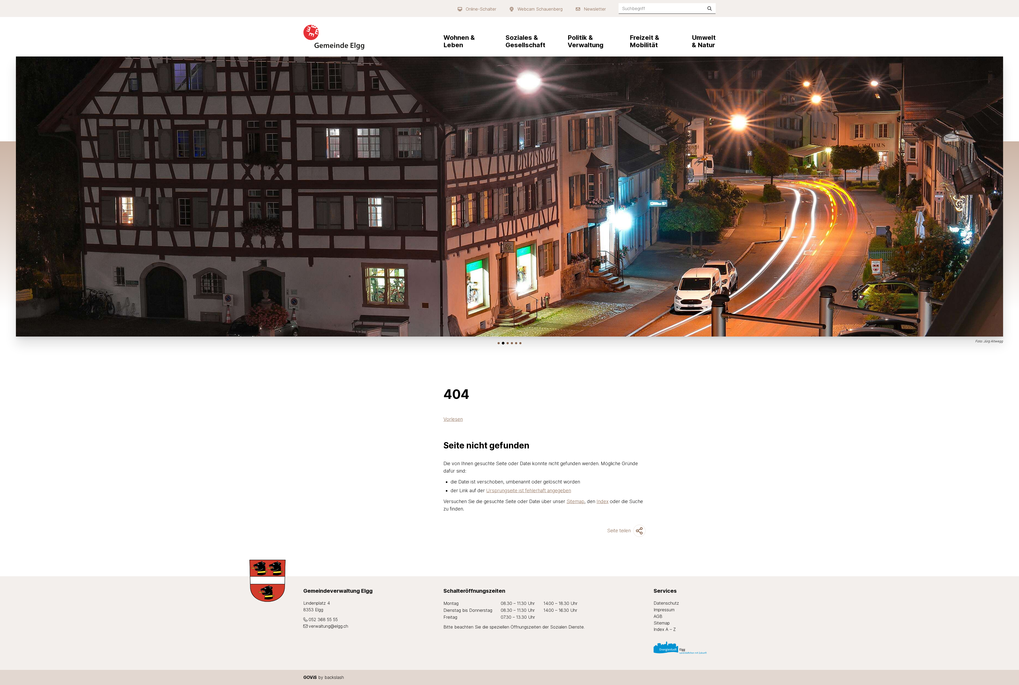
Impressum (664, 609)
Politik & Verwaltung (585, 41)
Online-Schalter (481, 9)
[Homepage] (333, 37)
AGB (658, 616)
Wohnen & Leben (459, 41)
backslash (334, 677)
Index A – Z (665, 629)
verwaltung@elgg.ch (328, 626)
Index (602, 501)
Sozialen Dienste (567, 627)
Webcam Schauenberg (540, 9)
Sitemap (575, 501)
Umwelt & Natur (704, 41)
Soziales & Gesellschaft (525, 41)
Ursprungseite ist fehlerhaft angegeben (528, 490)
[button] (499, 343)
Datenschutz (666, 603)
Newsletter (595, 9)
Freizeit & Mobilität (644, 41)
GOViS (310, 677)
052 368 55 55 (323, 619)
